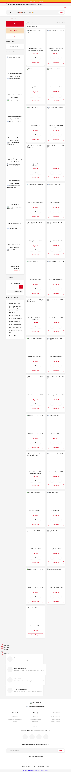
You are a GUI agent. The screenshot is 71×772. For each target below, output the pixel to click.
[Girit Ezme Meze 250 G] (56, 76)
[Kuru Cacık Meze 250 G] (56, 192)
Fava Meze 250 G (56, 510)
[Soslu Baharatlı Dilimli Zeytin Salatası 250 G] (35, 307)
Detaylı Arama (18, 291)
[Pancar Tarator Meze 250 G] (35, 577)
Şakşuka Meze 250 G (35, 279)
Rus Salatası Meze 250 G (35, 510)
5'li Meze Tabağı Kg (56, 433)
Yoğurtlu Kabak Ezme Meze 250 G (56, 126)
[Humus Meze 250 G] (35, 615)
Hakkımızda (15, 716)
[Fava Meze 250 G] (56, 500)
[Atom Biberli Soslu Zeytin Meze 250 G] (56, 346)
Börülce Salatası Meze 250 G (35, 356)
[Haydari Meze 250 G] (56, 538)
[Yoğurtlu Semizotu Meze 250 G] (35, 192)
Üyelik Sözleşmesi (56, 716)
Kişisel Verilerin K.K (56, 721)
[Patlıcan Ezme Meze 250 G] (56, 577)
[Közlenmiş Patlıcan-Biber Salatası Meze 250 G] (35, 461)
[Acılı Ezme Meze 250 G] (35, 538)
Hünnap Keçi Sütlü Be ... (15, 223)
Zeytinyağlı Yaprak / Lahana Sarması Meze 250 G (56, 49)
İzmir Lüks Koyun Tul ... (15, 245)
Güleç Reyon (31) (14, 47)
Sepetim (35, 716)
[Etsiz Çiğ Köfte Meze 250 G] (35, 230)
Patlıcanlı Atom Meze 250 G (35, 433)
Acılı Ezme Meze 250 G (35, 549)
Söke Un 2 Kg (15, 266)
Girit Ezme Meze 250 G (56, 87)
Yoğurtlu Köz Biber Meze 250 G (56, 241)
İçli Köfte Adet (35, 87)
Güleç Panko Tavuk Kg (15, 73)
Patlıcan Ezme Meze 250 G (56, 587)
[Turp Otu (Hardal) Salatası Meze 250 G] (35, 153)
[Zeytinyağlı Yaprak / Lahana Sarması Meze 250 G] (56, 38)
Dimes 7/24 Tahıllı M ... (15, 159)
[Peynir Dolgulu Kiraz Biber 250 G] (56, 384)
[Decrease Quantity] (31, 57)
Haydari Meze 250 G (56, 549)
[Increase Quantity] (39, 57)
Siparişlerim (35, 721)
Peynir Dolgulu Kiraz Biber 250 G (56, 395)
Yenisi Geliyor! (35, 635)
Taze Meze (15, 19)
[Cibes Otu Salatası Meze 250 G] (56, 153)
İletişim (15, 721)
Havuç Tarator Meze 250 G (56, 472)
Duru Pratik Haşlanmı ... (15, 202)
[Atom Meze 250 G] (35, 115)
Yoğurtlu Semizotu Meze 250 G (35, 203)
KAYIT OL (61, 750)
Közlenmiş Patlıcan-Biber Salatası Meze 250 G (35, 472)
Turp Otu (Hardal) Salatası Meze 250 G (35, 164)
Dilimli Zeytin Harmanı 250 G (35, 395)
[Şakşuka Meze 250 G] (35, 269)
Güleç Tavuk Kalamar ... (15, 138)
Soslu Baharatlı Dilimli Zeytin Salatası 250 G (35, 318)
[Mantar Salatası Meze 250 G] (56, 269)
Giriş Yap (35, 726)
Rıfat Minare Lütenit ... (14, 180)
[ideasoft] (26, 771)
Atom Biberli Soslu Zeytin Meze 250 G (56, 357)
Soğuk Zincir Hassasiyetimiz (15, 719)
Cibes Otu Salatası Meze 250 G (55, 164)
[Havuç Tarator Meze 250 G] (56, 461)
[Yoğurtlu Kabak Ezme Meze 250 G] (56, 115)
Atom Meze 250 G (35, 125)
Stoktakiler (31, 23)
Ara (21, 286)
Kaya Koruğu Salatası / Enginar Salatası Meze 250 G (35, 49)
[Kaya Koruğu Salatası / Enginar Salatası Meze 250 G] (35, 38)
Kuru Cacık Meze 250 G (56, 202)
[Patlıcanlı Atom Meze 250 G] (35, 423)
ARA (61, 12)
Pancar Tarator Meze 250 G (35, 587)
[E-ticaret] (35, 770)
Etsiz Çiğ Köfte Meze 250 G (35, 241)
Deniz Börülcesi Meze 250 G (56, 318)
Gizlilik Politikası (56, 719)
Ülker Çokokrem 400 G (15, 95)
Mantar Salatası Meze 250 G (56, 279)
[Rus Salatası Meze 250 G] (35, 500)
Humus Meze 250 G (35, 626)
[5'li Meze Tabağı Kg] (56, 423)
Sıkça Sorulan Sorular (35, 719)
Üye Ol (35, 724)
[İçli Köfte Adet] (35, 76)
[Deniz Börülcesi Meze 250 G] (56, 307)
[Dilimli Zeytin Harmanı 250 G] (35, 384)
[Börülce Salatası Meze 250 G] (35, 346)
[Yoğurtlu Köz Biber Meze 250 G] (56, 230)
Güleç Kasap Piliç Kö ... (15, 116)
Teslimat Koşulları (56, 724)
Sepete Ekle (35, 62)
